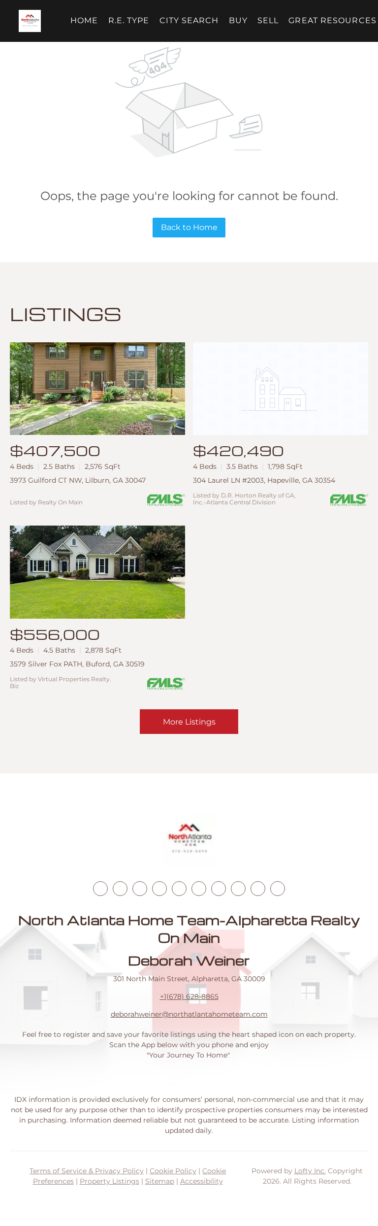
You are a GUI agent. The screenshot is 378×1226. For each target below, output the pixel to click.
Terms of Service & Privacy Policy (87, 1170)
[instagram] (179, 888)
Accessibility (201, 1181)
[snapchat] (238, 888)
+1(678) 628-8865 (189, 996)
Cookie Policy (173, 1170)
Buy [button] (238, 20)
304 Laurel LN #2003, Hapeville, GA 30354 (264, 480)
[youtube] (198, 888)
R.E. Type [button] (129, 20)
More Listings (189, 722)
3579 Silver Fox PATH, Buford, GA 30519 (77, 664)
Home (84, 20)
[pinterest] (258, 888)
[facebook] (100, 888)
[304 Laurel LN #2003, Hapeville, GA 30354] (280, 388)
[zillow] (159, 888)
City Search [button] (189, 20)
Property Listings (109, 1181)
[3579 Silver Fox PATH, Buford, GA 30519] (97, 572)
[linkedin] (120, 888)
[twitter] (139, 888)
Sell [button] (268, 20)
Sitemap (159, 1181)
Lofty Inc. (310, 1170)
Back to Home (189, 227)
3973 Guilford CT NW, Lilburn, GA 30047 (78, 480)
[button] (30, 21)
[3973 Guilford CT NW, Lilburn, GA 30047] (97, 388)
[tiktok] (218, 888)
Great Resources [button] (332, 20)
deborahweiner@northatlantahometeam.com (189, 1014)
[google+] (277, 888)
